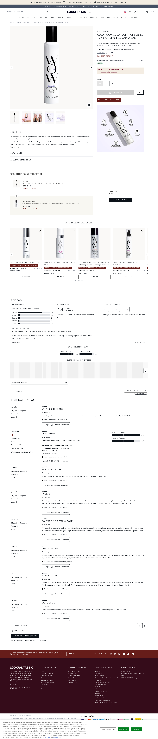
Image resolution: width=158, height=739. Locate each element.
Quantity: (101, 79)
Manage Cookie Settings (108, 729)
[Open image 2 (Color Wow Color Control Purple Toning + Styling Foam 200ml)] (26, 117)
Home (12, 22)
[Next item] (146, 254)
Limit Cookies (123, 729)
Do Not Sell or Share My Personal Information (20, 687)
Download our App (47, 673)
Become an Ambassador (102, 700)
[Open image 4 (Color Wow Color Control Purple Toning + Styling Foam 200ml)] (49, 117)
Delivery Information (47, 680)
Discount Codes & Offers (102, 682)
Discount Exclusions (47, 675)
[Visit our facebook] (110, 654)
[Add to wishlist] (140, 92)
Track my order (45, 689)
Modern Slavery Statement (76, 678)
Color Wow (26, 22)
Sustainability (72, 680)
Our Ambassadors (100, 687)
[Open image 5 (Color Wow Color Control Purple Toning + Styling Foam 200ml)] (60, 117)
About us (97, 671)
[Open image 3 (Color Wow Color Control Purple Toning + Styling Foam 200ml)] (37, 117)
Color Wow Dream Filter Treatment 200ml (25, 262)
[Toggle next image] (91, 67)
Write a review (118, 49)
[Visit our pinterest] (133, 654)
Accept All (136, 729)
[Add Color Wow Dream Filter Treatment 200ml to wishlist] (39, 230)
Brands (19, 22)
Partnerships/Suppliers (101, 691)
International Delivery (47, 682)
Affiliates (97, 689)
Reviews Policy (72, 682)
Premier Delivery (46, 687)
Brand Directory (99, 675)
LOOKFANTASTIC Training (129, 678)
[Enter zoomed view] (89, 105)
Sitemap (97, 693)
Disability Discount (100, 684)
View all (141, 60)
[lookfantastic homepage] (78, 12)
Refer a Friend (99, 695)
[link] (138, 12)
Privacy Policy (72, 673)
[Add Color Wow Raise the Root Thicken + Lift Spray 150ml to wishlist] (142, 230)
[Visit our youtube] (124, 654)
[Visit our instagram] (119, 654)
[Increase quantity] (112, 83)
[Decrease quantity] (100, 83)
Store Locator (125, 671)
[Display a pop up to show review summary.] (25, 268)
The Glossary (98, 673)
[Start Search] (48, 12)
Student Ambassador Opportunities (106, 702)
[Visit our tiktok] (128, 654)
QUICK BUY (26, 277)
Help (42, 671)
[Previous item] (11, 254)
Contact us (44, 684)
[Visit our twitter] (115, 654)
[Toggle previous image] (11, 67)
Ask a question (129, 49)
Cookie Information (74, 675)
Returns (43, 678)
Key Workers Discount (101, 698)
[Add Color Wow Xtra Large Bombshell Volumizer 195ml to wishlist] (74, 230)
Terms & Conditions (74, 671)
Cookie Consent (15, 685)
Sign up (71, 654)
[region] (79, 729)
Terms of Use (57, 737)
